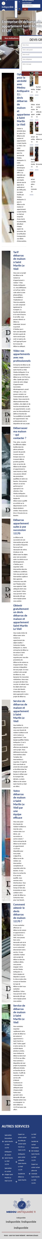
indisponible (13, 1222)
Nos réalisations (12, 38)
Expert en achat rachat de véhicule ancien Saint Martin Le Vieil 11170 (22, 1142)
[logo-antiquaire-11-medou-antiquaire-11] (16, 9)
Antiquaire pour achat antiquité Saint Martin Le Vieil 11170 (22, 1162)
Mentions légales (32, 1235)
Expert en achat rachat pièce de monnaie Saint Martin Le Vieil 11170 (35, 1173)
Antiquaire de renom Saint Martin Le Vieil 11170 (9, 1158)
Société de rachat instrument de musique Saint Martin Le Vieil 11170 (35, 1151)
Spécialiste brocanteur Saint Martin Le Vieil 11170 (9, 1141)
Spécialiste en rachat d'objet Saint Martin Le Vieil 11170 (9, 1174)
